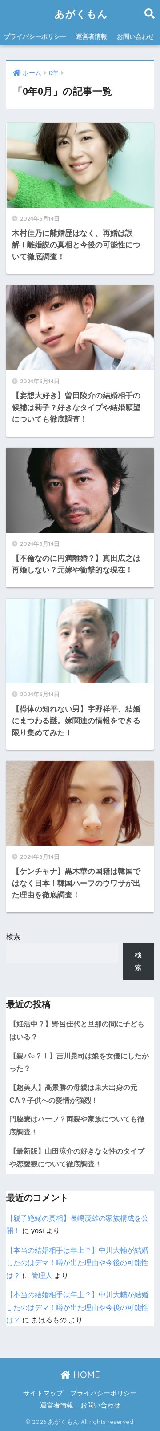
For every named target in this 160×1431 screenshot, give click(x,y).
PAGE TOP (146, 1381)
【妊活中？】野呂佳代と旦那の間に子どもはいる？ (76, 1030)
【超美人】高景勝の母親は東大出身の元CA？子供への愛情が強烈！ (73, 1094)
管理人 (41, 1275)
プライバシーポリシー (35, 36)
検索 (13, 937)
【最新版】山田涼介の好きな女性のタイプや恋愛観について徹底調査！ (76, 1157)
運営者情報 (91, 36)
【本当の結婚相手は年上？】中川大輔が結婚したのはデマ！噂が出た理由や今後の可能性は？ (77, 1262)
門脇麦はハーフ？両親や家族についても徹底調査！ (76, 1125)
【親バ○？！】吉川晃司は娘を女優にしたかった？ (79, 1062)
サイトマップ (43, 1393)
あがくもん (81, 14)
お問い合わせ (135, 36)
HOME (85, 1374)
